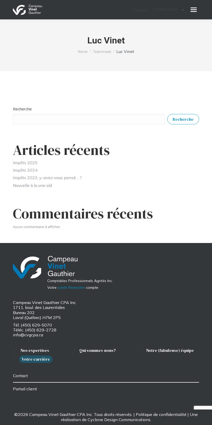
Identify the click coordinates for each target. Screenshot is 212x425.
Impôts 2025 (25, 162)
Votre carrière (36, 359)
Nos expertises (34, 350)
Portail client (25, 388)
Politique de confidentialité (161, 414)
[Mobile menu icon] (193, 9)
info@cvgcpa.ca (28, 334)
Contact (20, 375)
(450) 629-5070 (36, 325)
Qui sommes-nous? (97, 350)
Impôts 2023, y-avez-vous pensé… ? (47, 177)
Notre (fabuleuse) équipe (170, 350)
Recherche (22, 108)
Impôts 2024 (25, 170)
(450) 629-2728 (40, 329)
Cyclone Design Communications (119, 419)
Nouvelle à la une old (32, 185)
